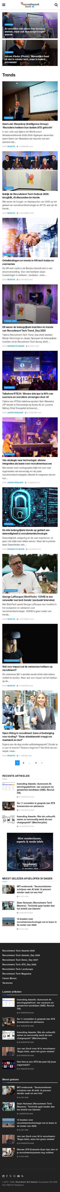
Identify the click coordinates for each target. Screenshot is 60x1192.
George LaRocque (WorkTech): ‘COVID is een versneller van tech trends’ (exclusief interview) (28, 598)
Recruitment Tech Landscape (17, 969)
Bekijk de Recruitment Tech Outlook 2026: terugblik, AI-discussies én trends (25, 195)
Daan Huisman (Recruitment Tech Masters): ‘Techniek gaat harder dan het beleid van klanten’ (36, 905)
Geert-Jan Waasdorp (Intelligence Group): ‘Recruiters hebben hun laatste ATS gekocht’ (27, 125)
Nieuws (8, 727)
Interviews (11, 590)
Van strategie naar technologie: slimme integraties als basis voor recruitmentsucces (27, 461)
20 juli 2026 (23, 929)
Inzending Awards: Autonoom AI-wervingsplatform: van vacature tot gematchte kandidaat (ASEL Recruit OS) (35, 788)
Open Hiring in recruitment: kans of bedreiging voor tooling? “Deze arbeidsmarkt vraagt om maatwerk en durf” (28, 736)
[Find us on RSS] (22, 1176)
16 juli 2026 (23, 1156)
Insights (9, 387)
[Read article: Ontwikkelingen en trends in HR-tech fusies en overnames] (30, 237)
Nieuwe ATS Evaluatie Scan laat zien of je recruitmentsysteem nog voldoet (37, 1151)
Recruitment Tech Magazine (16, 973)
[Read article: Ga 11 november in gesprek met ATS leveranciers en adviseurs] (8, 806)
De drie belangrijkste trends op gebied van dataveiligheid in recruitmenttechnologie (26, 531)
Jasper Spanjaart (15, 413)
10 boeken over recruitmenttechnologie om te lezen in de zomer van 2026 (37, 921)
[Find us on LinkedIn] (3, 1176)
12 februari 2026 (25, 146)
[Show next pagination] (42, 762)
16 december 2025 (26, 213)
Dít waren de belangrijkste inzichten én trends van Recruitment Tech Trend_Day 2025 (27, 328)
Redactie (11, 146)
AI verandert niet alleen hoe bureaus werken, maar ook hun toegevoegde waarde (25, 31)
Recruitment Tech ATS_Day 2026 (19, 964)
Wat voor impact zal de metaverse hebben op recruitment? (27, 668)
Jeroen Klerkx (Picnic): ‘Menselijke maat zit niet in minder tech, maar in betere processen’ (27, 59)
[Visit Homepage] (30, 5)
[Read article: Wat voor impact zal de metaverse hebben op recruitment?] (30, 643)
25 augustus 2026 (26, 1055)
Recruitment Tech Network (27, 1181)
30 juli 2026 (23, 896)
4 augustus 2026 (25, 913)
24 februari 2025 (33, 413)
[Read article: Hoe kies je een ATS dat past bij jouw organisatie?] (8, 1064)
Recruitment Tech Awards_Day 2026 (21, 955)
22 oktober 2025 (25, 279)
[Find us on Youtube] (18, 1176)
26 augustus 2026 (26, 1042)
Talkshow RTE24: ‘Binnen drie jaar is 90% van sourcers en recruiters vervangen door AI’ (27, 395)
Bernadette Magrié (15, 346)
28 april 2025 (33, 346)
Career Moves (9, 978)
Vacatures (7, 982)
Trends (9, 25)
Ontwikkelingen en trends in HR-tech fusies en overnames (28, 262)
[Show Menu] (3, 4)
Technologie (12, 660)
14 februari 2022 (25, 686)
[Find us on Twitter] (10, 1176)
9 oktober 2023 (34, 549)
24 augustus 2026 (26, 1069)
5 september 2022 (26, 619)
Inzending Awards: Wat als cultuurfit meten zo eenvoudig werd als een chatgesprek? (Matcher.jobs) (36, 819)
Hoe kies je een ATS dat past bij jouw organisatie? (36, 1063)
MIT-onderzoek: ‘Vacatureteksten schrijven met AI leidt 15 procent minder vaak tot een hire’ (34, 889)
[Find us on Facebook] (7, 1176)
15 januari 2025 (33, 482)
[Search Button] (56, 4)
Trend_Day (10, 321)
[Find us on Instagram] (14, 1176)
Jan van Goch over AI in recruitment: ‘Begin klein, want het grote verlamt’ (36, 1050)
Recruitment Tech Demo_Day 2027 (20, 959)
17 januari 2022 (25, 756)
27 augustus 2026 (26, 1013)
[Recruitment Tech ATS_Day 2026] (30, 851)
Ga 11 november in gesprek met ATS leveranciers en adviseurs (36, 804)
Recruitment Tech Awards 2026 (18, 950)
